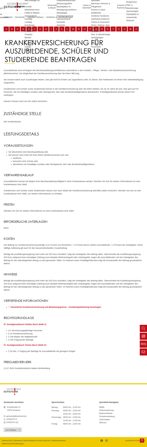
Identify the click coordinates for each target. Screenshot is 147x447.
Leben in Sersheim (86, 6)
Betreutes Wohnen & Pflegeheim (100, 5)
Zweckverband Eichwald (63, 20)
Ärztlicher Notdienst (100, 16)
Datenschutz (7, 440)
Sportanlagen (97, 37)
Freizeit (94, 28)
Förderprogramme (65, 16)
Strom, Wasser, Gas (100, 25)
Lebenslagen (104, 419)
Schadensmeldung (107, 416)
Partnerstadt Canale (30, 45)
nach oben (142, 441)
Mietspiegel (62, 13)
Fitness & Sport (98, 10)
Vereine (94, 40)
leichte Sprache (43, 440)
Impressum (17, 440)
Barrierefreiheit (30, 440)
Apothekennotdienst (100, 19)
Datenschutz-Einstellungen (13, 444)
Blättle (101, 407)
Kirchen (94, 44)
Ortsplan (28, 34)
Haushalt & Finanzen (30, 29)
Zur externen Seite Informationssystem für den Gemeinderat (143, 345)
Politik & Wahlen (32, 13)
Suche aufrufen (143, 328)
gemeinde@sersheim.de (16, 416)
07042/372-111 (12, 422)
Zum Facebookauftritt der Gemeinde (101, 440)
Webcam (130, 20)
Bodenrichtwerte (106, 413)
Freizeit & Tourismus (121, 6)
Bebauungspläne (64, 3)
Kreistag (28, 19)
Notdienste (96, 13)
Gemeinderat (31, 16)
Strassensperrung (106, 410)
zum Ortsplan (11, 430)
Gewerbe (61, 25)
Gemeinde (20, 6)
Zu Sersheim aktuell (143, 336)
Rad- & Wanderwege (100, 34)
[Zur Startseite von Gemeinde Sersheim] (12, 391)
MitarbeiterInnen (32, 10)
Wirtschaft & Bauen (52, 6)
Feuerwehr (29, 40)
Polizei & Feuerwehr (100, 22)
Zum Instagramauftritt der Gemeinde (106, 440)
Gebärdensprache (58, 440)
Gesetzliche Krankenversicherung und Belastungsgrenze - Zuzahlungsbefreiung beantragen (56, 307)
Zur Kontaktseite (143, 352)
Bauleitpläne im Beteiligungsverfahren (67, 8)
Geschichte (30, 50)
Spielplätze (96, 31)
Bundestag (29, 25)
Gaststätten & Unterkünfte (132, 16)
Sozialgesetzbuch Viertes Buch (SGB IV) (26, 345)
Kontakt (28, 6)
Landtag (28, 22)
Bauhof (28, 37)
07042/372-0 (11, 419)
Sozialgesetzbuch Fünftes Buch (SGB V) (26, 324)
